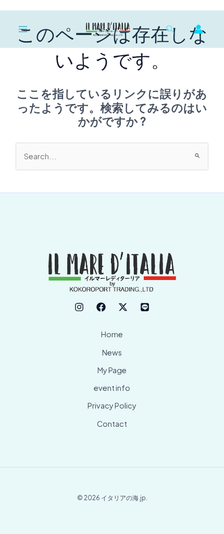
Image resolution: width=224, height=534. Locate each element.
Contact (112, 423)
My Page (112, 370)
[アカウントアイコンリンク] (198, 29)
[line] (145, 307)
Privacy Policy (112, 405)
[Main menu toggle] (23, 29)
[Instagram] (79, 307)
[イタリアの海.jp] (108, 29)
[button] (170, 29)
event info (112, 387)
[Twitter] (123, 307)
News (112, 352)
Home (112, 334)
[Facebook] (101, 307)
